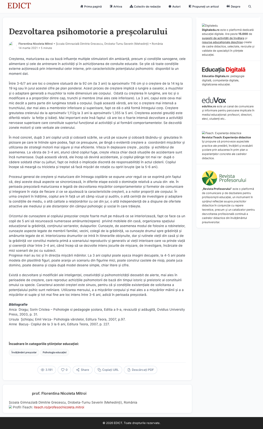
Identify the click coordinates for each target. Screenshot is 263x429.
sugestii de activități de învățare (223, 38)
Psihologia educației (54, 352)
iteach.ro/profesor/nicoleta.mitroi (59, 407)
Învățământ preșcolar (24, 352)
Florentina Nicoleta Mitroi (35, 43)
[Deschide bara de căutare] (249, 6)
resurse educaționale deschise (222, 42)
